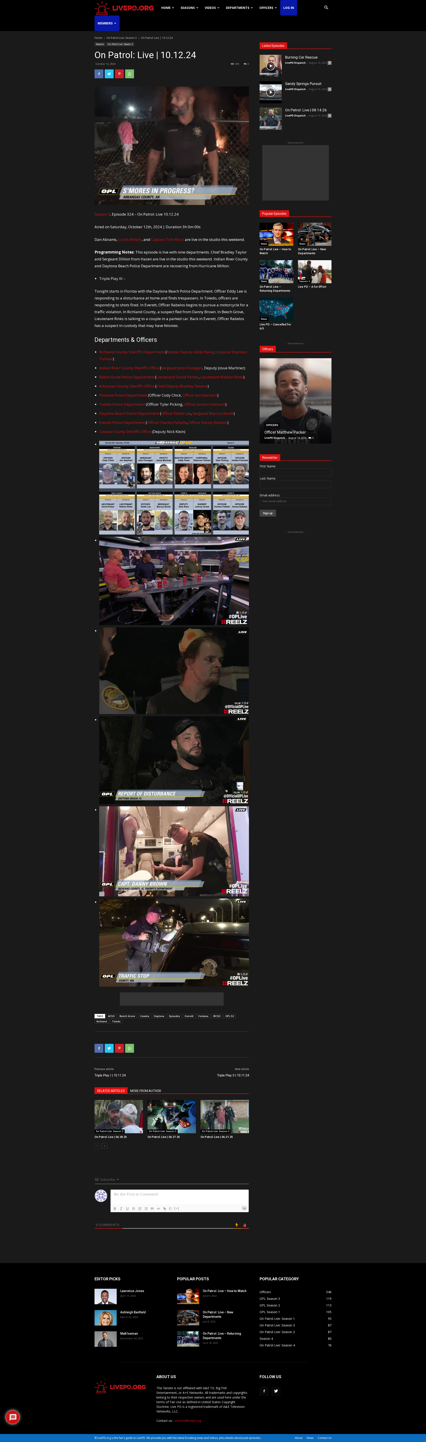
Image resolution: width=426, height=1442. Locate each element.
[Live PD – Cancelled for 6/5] (276, 309)
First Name (268, 466)
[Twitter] (109, 73)
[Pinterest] (119, 73)
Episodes (174, 1016)
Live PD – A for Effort (312, 286)
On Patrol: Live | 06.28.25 (111, 1137)
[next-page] (104, 1146)
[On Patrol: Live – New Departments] (315, 234)
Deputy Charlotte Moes (284, 432)
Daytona (159, 1016)
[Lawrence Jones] (106, 1296)
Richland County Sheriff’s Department (132, 351)
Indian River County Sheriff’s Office (129, 367)
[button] (326, 8)
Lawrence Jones (132, 1291)
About (298, 1438)
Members (105, 23)
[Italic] (121, 1208)
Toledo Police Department (122, 404)
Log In (288, 8)
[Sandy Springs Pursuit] (271, 92)
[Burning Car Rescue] (271, 66)
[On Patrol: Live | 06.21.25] (225, 1116)
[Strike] (133, 1208)
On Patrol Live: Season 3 (121, 38)
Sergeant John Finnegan (181, 367)
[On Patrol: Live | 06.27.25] (172, 1116)
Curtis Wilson (130, 239)
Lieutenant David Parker (177, 377)
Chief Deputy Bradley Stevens (182, 386)
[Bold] (115, 1208)
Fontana (203, 1016)
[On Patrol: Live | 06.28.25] (119, 1116)
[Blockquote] (152, 1208)
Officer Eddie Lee (176, 413)
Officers (266, 8)
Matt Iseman (129, 1333)
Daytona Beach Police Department (129, 413)
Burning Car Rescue (301, 57)
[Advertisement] (172, 999)
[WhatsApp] (129, 73)
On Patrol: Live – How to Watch (225, 1291)
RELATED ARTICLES (111, 1091)
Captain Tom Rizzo (167, 239)
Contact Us (324, 1438)
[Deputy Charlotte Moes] (295, 401)
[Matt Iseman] (106, 1339)
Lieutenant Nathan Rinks (221, 377)
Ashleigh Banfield (133, 1312)
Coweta (144, 1016)
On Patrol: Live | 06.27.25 (164, 1137)
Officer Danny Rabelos (208, 422)
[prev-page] (97, 1146)
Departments (237, 8)
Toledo (116, 1021)
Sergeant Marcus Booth (213, 413)
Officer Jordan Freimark (204, 404)
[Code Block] (158, 1208)
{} (170, 1208)
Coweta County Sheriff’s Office (125, 431)
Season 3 (102, 214)
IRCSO (217, 1016)
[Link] (165, 1208)
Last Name (268, 478)
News (264, 243)
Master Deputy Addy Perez (190, 351)
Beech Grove (127, 1016)
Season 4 (304, 281)
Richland (102, 1021)
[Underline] (127, 1208)
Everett (189, 1016)
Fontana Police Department (123, 395)
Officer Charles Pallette (167, 422)
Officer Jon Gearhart (200, 395)
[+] (176, 1208)
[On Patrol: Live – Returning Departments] (276, 271)
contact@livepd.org (187, 1420)
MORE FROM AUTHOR (145, 1091)
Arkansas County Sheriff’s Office (126, 386)
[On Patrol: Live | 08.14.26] (271, 119)
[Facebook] (99, 73)
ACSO (111, 1016)
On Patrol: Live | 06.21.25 (217, 1137)
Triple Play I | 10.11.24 (110, 1075)
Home (166, 8)
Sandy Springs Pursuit (303, 83)
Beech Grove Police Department (126, 377)
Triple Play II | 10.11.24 (233, 1075)
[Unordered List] (146, 1208)
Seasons (188, 8)
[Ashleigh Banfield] (106, 1318)
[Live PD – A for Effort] (315, 271)
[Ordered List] (140, 1208)
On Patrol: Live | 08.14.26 (306, 110)
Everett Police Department (122, 422)
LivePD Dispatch (295, 62)
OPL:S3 (229, 1016)
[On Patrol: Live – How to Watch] (276, 234)
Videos (210, 8)
